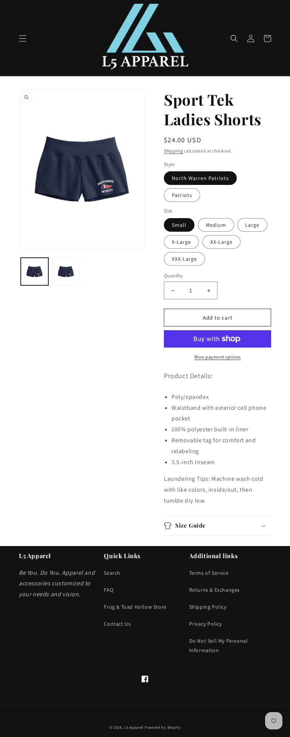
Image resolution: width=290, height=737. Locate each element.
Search (112, 572)
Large (252, 225)
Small (179, 225)
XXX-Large (184, 258)
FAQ (108, 589)
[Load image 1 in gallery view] (34, 271)
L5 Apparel (133, 727)
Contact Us (117, 623)
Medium (216, 225)
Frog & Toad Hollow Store (135, 606)
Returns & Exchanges (214, 589)
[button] (22, 38)
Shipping (173, 151)
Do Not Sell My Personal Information (218, 645)
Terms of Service (209, 572)
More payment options (217, 357)
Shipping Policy (208, 606)
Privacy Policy (205, 623)
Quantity (173, 275)
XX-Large (221, 241)
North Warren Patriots (200, 178)
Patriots (182, 195)
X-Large (181, 241)
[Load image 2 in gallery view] (66, 271)
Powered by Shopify (163, 727)
